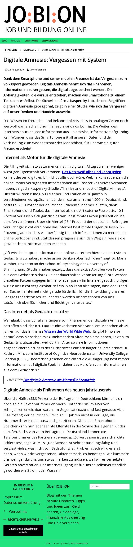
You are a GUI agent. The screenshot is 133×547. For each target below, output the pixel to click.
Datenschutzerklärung (22, 502)
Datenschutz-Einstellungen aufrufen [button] (23, 530)
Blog (4, 40)
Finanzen (16, 40)
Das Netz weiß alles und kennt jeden (91, 171)
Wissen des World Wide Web (67, 331)
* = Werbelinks (15, 511)
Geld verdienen (50, 40)
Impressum (13, 497)
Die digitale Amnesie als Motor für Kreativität (59, 380)
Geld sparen (31, 40)
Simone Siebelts (37, 69)
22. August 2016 (16, 69)
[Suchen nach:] (109, 486)
